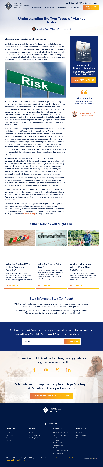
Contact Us (74, 7)
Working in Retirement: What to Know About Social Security (81, 267)
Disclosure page (29, 214)
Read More (12, 286)
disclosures (59, 458)
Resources (62, 7)
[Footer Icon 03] (57, 370)
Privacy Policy (10, 460)
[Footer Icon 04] (68, 370)
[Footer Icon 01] (34, 370)
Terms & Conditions (69, 458)
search (74, 341)
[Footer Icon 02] (46, 370)
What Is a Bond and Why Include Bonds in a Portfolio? (18, 267)
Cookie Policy (21, 460)
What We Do (49, 7)
